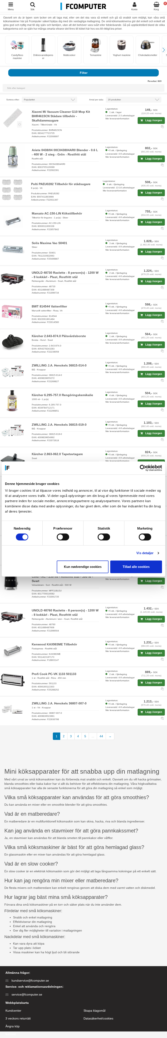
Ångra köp (12, 1026)
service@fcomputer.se (27, 994)
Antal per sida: (96, 99)
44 (101, 736)
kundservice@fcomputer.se (30, 980)
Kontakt (10, 1034)
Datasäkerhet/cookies (98, 1018)
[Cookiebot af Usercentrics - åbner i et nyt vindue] (143, 468)
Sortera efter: (13, 99)
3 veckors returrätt (18, 1018)
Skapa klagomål (94, 1010)
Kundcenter (13, 1010)
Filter (83, 72)
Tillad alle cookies (136, 567)
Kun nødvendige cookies (83, 567)
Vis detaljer (145, 553)
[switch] (63, 536)
